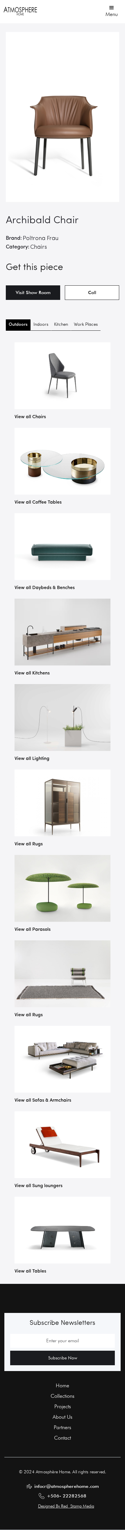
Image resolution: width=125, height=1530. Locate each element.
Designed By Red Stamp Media (66, 1506)
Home (62, 1385)
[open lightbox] (62, 117)
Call (92, 292)
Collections (62, 1396)
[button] (111, 11)
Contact (62, 1438)
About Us (62, 1417)
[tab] (18, 325)
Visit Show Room (33, 292)
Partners (62, 1427)
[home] (20, 11)
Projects (62, 1406)
